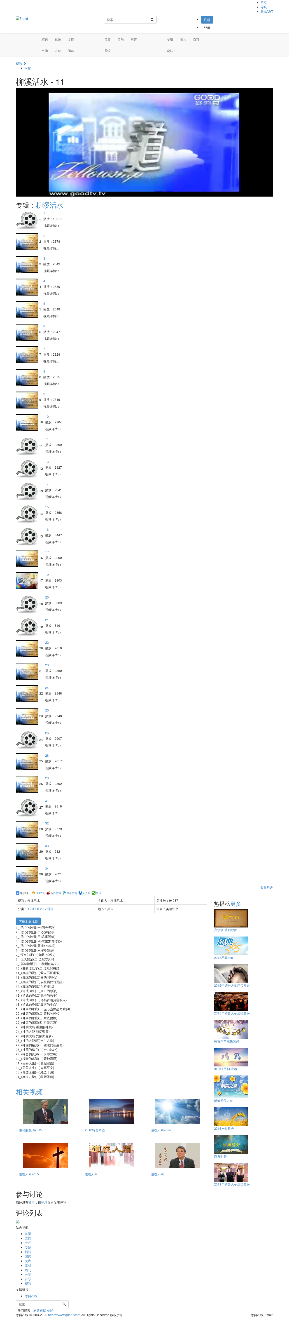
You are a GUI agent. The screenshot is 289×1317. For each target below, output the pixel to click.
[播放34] (27, 874)
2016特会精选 (95, 1130)
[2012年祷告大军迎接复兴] (231, 973)
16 (47, 529)
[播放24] (27, 693)
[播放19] (27, 580)
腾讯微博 (71, 893)
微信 (98, 893)
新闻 (28, 1251)
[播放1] (27, 219)
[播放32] (27, 828)
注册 (207, 19)
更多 (235, 903)
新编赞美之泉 (223, 1100)
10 (47, 416)
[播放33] (27, 851)
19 (47, 574)
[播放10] (27, 422)
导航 (264, 7)
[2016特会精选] (111, 1111)
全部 (28, 68)
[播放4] (27, 286)
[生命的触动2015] (45, 1111)
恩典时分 (220, 1156)
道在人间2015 (29, 1174)
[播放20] (27, 603)
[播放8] (27, 377)
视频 (58, 39)
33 (47, 845)
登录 (207, 27)
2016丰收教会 (224, 1128)
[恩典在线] (22, 18)
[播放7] (27, 354)
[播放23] (27, 670)
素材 (28, 1265)
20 (47, 597)
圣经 (107, 50)
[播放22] (27, 648)
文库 (71, 39)
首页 (264, 2)
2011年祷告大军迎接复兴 (232, 1184)
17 (47, 552)
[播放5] (27, 309)
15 (47, 507)
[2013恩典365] (231, 945)
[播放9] (27, 399)
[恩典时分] (231, 1144)
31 (47, 800)
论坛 (170, 50)
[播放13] (27, 468)
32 (47, 823)
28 (47, 755)
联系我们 (267, 11)
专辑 (170, 39)
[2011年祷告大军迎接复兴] (231, 1172)
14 (47, 484)
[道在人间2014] (177, 1111)
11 (47, 439)
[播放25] (27, 716)
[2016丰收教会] (231, 1116)
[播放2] (27, 241)
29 (47, 778)
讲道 (58, 50)
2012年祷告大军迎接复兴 (232, 985)
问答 (134, 39)
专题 (28, 1247)
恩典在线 (31, 1296)
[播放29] (27, 783)
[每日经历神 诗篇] (231, 1056)
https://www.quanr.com (64, 1314)
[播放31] (27, 807)
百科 (196, 39)
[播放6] (27, 331)
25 (47, 710)
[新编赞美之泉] (231, 1086)
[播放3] (27, 264)
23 (47, 665)
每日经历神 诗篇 (225, 1068)
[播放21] (27, 626)
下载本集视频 (28, 921)
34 (47, 868)
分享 (28, 1274)
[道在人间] (111, 1155)
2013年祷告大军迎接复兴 (232, 1013)
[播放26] (27, 739)
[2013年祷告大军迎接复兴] (231, 1001)
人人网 (86, 893)
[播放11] (27, 445)
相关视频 (29, 1091)
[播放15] (27, 513)
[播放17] (27, 557)
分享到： (25, 893)
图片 (183, 39)
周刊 (28, 1270)
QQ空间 (40, 893)
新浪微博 (55, 893)
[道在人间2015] (45, 1155)
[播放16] (27, 536)
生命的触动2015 (30, 1130)
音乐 (120, 39)
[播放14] (27, 490)
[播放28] (27, 761)
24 (47, 687)
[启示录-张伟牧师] (231, 917)
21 (47, 619)
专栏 (28, 1242)
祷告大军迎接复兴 (226, 1041)
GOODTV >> (37, 908)
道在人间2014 (161, 1130)
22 (47, 642)
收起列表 (267, 887)
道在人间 (91, 1174)
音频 (107, 39)
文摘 (45, 50)
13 (47, 461)
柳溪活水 (49, 205)
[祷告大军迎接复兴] (231, 1028)
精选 (45, 39)
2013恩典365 (223, 957)
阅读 (71, 50)
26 (47, 732)
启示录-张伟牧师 (225, 929)
